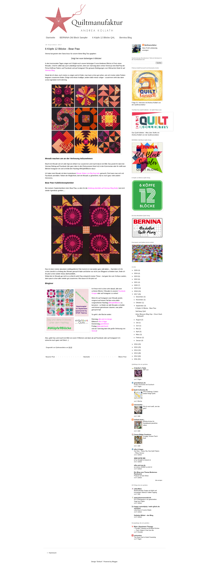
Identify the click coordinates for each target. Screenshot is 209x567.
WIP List (145, 370)
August (138, 320)
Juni (137, 326)
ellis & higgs (138, 449)
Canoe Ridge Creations (142, 434)
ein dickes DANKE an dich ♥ (143, 467)
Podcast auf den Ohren (141, 476)
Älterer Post (122, 357)
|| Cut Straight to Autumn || (142, 460)
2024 (136, 273)
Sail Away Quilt (141, 311)
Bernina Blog (125, 37)
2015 (136, 347)
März (138, 334)
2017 (136, 294)
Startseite (50, 37)
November (140, 300)
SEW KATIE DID (139, 458)
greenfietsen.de (140, 383)
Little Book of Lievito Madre (142, 510)
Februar (139, 337)
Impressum (52, 553)
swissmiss (138, 535)
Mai (137, 328)
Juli (137, 322)
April (137, 331)
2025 (136, 270)
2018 (136, 291)
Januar (138, 340)
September (140, 306)
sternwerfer (138, 405)
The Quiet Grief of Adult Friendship (145, 537)
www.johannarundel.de (142, 497)
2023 (136, 276)
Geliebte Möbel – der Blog (143, 515)
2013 (136, 353)
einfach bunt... (139, 419)
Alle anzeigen (158, 480)
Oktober (139, 302)
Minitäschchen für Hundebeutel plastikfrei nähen (150, 423)
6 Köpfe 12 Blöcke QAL (103, 37)
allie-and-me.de (139, 465)
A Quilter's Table (140, 368)
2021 (136, 282)
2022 (136, 279)
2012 (136, 356)
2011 (136, 359)
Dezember (140, 297)
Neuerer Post (50, 357)
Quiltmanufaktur (150, 45)
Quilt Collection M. (141, 390)
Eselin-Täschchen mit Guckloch (144, 384)
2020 (136, 285)
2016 (136, 344)
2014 (136, 350)
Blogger (114, 561)
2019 (136, 288)
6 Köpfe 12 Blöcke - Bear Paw (146, 308)
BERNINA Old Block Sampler (74, 37)
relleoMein (138, 489)
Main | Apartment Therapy (143, 526)
